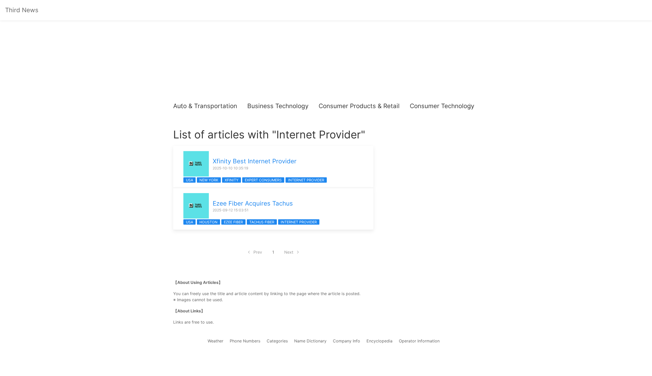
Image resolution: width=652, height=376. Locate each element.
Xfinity (231, 180)
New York (208, 180)
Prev (257, 252)
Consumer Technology (442, 106)
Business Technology (277, 106)
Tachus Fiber (261, 222)
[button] (181, 106)
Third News (21, 10)
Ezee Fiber (233, 222)
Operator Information (419, 340)
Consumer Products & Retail (359, 106)
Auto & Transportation (205, 106)
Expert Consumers (263, 180)
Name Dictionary (310, 340)
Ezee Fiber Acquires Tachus (253, 203)
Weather (215, 340)
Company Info (346, 340)
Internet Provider (306, 180)
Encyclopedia (379, 340)
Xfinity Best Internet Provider (254, 161)
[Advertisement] (326, 61)
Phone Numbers (245, 340)
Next (288, 252)
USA (189, 180)
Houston (208, 222)
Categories (277, 340)
